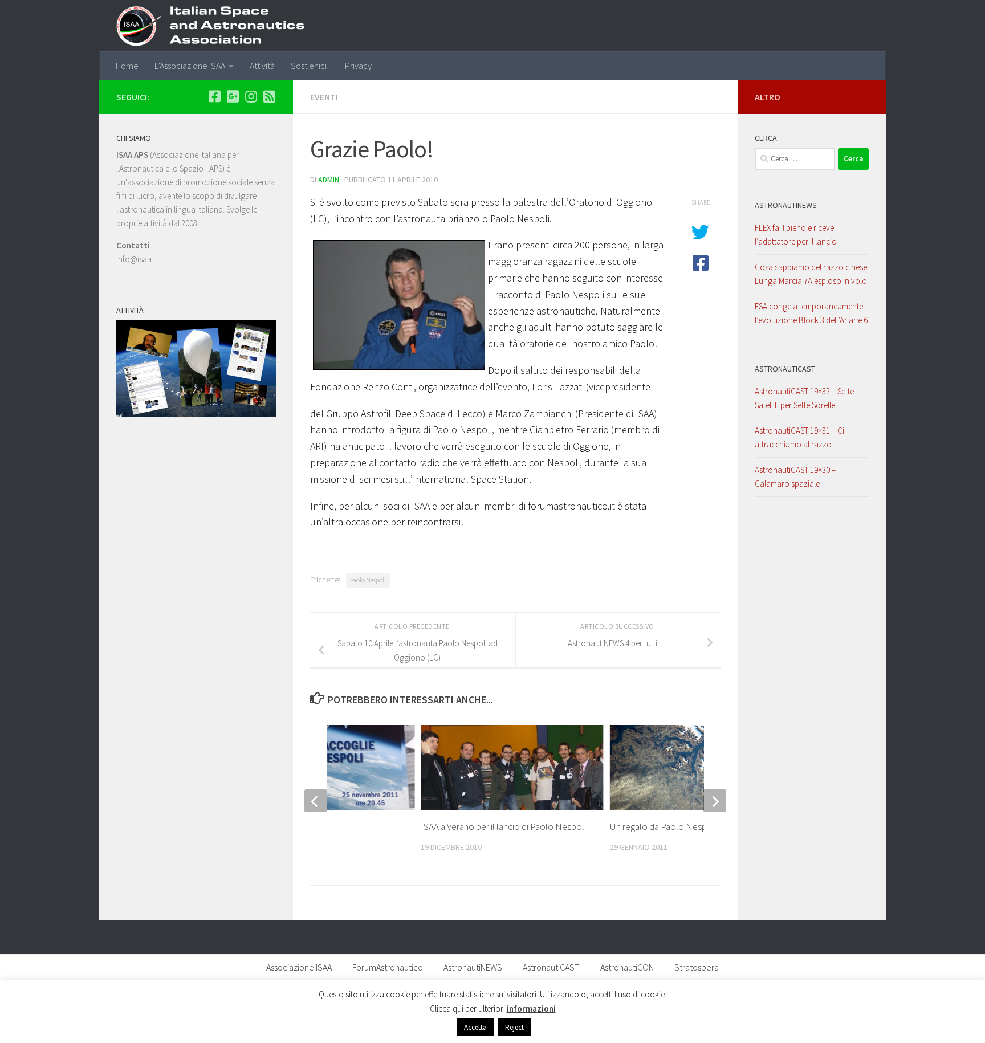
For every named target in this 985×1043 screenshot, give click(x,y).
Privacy (358, 65)
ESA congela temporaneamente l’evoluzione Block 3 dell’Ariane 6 (811, 313)
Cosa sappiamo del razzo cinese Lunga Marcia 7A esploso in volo (811, 274)
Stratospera (696, 967)
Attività (262, 65)
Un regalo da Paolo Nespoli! (664, 826)
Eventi (324, 97)
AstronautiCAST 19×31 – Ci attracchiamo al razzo (799, 437)
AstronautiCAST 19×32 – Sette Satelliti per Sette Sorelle (804, 398)
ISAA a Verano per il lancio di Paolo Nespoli (503, 826)
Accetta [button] (475, 1027)
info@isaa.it (136, 259)
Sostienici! (310, 65)
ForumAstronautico (387, 967)
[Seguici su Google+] (232, 96)
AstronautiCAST (785, 369)
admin (328, 179)
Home (127, 65)
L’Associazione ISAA (189, 65)
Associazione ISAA (299, 967)
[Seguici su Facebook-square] (214, 96)
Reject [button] (514, 1027)
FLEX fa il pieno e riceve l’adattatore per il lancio (796, 234)
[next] (714, 800)
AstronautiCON (627, 967)
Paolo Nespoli (368, 580)
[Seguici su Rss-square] (269, 96)
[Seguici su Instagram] (251, 96)
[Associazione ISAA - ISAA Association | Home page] (217, 26)
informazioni (531, 1008)
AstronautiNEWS (786, 205)
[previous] (315, 800)
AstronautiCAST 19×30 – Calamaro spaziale (795, 477)
